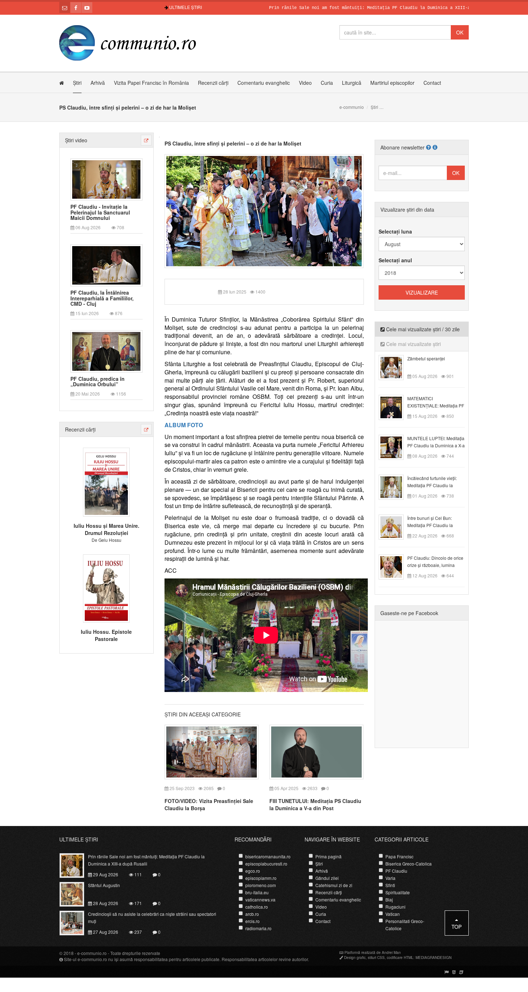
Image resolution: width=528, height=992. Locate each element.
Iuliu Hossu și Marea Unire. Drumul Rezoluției (106, 529)
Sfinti (390, 885)
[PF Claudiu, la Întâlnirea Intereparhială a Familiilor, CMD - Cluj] (106, 264)
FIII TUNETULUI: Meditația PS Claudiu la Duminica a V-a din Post (315, 804)
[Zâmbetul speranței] (395, 366)
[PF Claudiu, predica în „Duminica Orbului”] (106, 350)
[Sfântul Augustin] (76, 893)
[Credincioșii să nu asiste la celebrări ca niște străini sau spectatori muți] (76, 922)
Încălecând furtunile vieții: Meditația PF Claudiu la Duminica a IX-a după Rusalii (435, 485)
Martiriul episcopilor (392, 82)
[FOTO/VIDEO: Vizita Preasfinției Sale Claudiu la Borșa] (212, 751)
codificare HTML (400, 957)
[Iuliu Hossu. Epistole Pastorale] (106, 587)
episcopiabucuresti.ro (266, 863)
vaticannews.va (260, 899)
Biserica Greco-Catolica (408, 863)
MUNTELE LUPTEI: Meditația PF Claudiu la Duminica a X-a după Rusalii (436, 445)
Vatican (392, 914)
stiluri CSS (376, 957)
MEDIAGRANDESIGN (433, 957)
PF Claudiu (396, 871)
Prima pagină (328, 856)
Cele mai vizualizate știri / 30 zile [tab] (422, 329)
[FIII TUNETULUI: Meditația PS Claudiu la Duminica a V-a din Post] (316, 751)
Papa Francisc (399, 856)
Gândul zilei (327, 878)
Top (456, 926)
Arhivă (98, 82)
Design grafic (355, 957)
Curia (327, 82)
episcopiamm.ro (261, 878)
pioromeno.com (260, 885)
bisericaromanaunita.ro (268, 856)
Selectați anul (395, 260)
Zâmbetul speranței (426, 358)
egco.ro (252, 871)
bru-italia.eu (257, 892)
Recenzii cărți (213, 82)
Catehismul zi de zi (333, 885)
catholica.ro (256, 907)
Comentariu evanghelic (263, 82)
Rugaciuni (395, 907)
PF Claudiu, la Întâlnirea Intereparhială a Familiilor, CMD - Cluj (102, 298)
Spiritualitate (397, 892)
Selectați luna (395, 231)
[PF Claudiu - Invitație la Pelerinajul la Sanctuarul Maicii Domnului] (106, 178)
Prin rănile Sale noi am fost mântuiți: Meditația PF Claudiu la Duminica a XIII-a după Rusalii (359, 7)
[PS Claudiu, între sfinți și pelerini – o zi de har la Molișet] (264, 210)
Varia (390, 878)
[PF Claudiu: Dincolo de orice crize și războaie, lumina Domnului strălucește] (395, 566)
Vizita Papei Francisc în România (151, 82)
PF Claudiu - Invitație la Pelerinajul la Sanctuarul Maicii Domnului (100, 212)
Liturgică (351, 82)
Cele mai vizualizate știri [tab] (413, 343)
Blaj (389, 899)
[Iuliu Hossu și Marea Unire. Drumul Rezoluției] (106, 481)
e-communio (351, 107)
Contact (432, 82)
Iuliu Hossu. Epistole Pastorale (106, 635)
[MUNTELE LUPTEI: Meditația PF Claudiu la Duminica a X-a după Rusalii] (395, 446)
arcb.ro (252, 914)
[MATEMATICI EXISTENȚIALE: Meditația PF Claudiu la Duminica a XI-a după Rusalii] (395, 406)
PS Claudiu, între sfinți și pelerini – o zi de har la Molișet (233, 143)
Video (305, 82)
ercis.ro (252, 921)
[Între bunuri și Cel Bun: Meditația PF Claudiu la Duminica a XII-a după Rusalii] (395, 526)
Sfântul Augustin (104, 885)
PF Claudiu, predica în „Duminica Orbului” (97, 381)
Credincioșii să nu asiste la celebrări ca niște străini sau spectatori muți (152, 917)
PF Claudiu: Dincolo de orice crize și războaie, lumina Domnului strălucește (435, 565)
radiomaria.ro (258, 928)
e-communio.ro (92, 953)
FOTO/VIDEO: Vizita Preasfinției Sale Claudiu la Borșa (209, 804)
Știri (77, 82)
